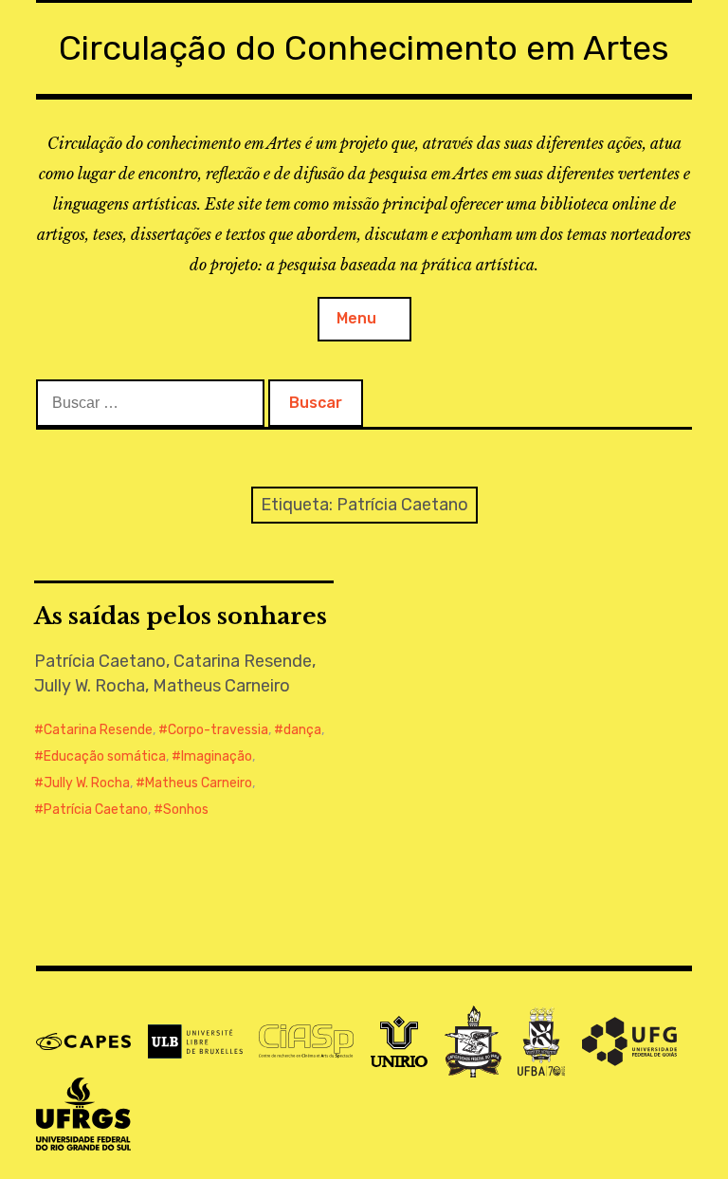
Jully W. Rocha (87, 783)
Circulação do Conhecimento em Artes (364, 48)
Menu (356, 318)
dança (302, 730)
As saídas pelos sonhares (180, 616)
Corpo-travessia (218, 730)
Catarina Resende (98, 730)
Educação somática (105, 756)
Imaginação (216, 756)
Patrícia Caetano (96, 809)
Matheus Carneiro (198, 783)
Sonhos (186, 809)
